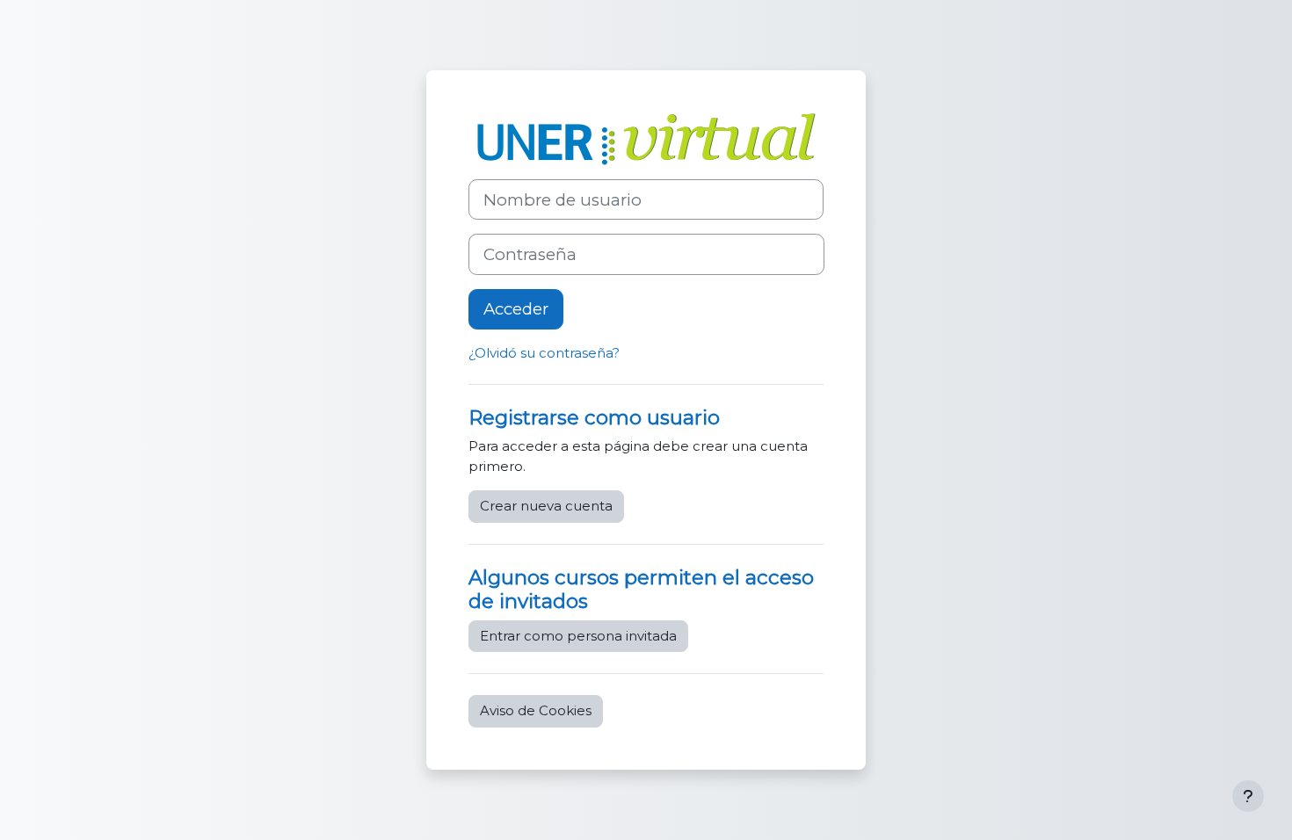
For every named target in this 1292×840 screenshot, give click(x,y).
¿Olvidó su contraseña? (544, 352)
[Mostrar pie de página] (1248, 796)
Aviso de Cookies (536, 710)
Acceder (515, 309)
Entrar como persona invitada (578, 635)
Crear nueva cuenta (546, 505)
